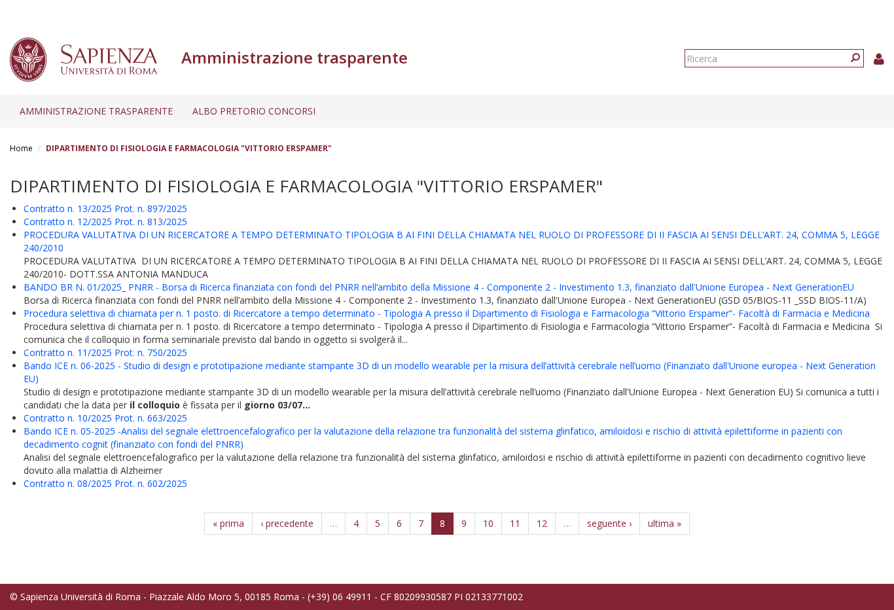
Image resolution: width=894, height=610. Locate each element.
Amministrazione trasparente (96, 111)
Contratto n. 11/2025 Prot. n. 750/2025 (105, 352)
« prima (228, 523)
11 (515, 523)
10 (488, 523)
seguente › (609, 523)
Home (21, 148)
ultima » (664, 523)
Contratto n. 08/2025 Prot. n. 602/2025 (105, 483)
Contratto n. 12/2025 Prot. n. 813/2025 (105, 221)
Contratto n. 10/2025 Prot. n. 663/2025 (105, 418)
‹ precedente (286, 523)
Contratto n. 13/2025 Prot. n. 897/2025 (105, 208)
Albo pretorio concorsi (253, 111)
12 (542, 523)
